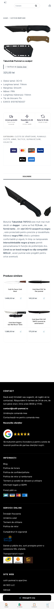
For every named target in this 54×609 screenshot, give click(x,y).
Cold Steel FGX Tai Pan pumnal (39, 290)
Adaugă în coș (28, 598)
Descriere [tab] (27, 176)
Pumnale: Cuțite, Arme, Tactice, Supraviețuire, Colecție (25, 139)
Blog (5, 464)
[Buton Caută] (36, 6)
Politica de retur (10, 526)
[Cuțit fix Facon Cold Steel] (15, 282)
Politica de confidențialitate (16, 472)
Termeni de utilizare (12, 522)
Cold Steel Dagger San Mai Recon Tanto (15, 323)
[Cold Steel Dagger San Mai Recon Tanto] (15, 314)
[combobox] (24, 6)
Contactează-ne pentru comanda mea (21, 417)
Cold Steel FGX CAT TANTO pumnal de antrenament (39, 321)
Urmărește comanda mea (15, 413)
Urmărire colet (10, 518)
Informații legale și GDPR (15, 485)
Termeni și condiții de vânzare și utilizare (22, 480)
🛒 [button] (21, 298)
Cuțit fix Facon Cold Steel (15, 290)
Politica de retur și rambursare (17, 476)
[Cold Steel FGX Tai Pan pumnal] (39, 282)
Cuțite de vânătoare (25, 136)
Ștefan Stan (22, 67)
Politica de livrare (11, 468)
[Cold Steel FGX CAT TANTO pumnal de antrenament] (39, 312)
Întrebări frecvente (12, 514)
